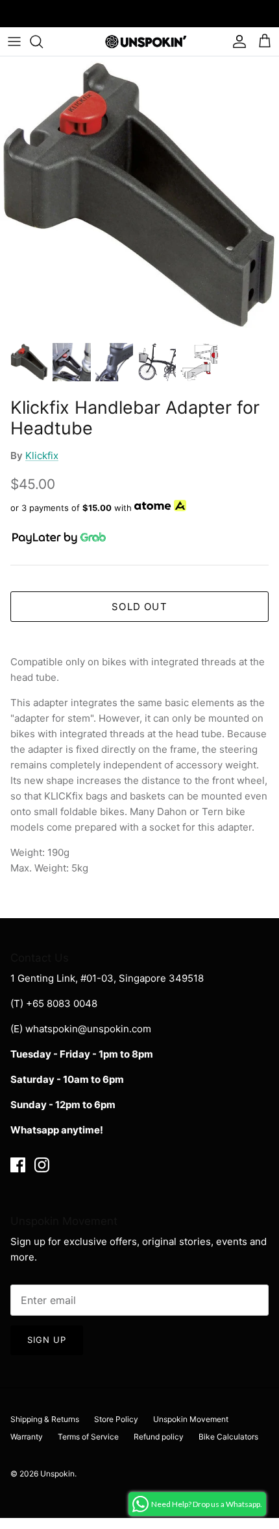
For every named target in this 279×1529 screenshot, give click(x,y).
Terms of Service (88, 1436)
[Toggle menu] (14, 41)
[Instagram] (41, 1164)
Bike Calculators (228, 1436)
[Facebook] (17, 1164)
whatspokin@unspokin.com (88, 1029)
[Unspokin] (140, 41)
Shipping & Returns (44, 1419)
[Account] (236, 41)
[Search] (43, 41)
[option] (139, 195)
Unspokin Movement (190, 1419)
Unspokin (57, 1473)
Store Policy (116, 1419)
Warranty (26, 1436)
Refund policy (159, 1436)
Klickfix (41, 455)
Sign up (46, 1339)
